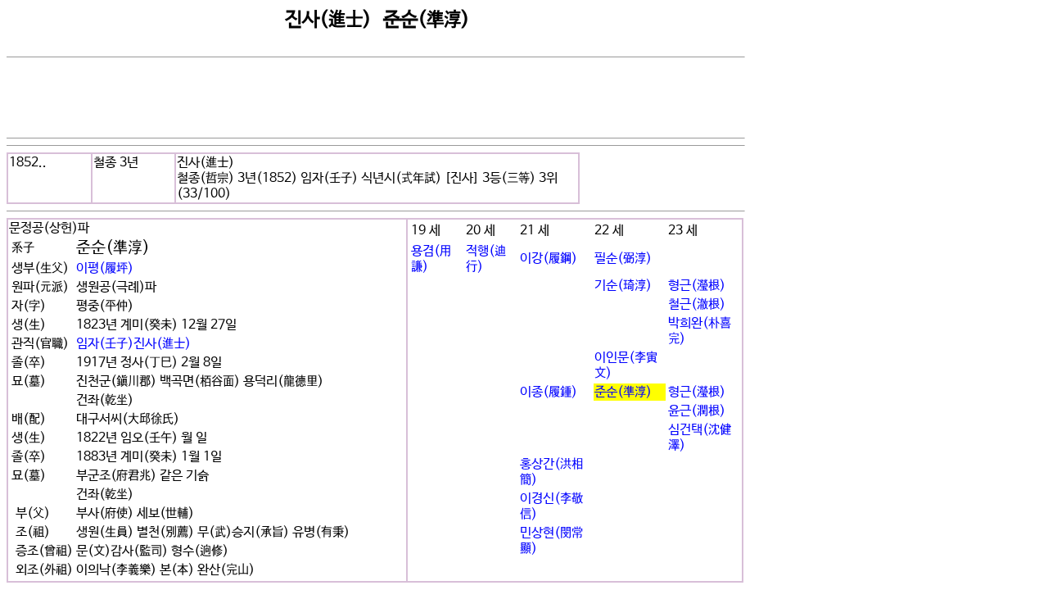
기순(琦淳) (623, 285)
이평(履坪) (104, 268)
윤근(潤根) (696, 411)
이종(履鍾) (548, 392)
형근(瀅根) (696, 285)
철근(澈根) (696, 304)
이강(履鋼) (548, 258)
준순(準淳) (623, 392)
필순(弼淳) (623, 258)
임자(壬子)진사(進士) (133, 344)
